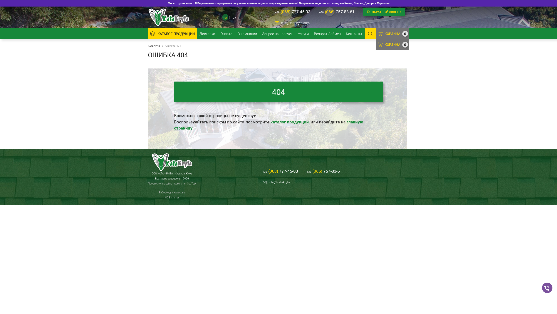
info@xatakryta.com (295, 22)
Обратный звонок (386, 12)
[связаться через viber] (547, 287)
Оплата (226, 33)
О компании (247, 33)
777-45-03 (292, 11)
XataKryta (154, 46)
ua (234, 17)
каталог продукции (289, 122)
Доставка (207, 33)
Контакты (354, 33)
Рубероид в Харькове (172, 192)
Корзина (395, 33)
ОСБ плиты (172, 197)
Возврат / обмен (327, 33)
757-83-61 (337, 11)
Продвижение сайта (160, 183)
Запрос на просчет (277, 33)
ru (225, 17)
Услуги (303, 33)
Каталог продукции (176, 33)
